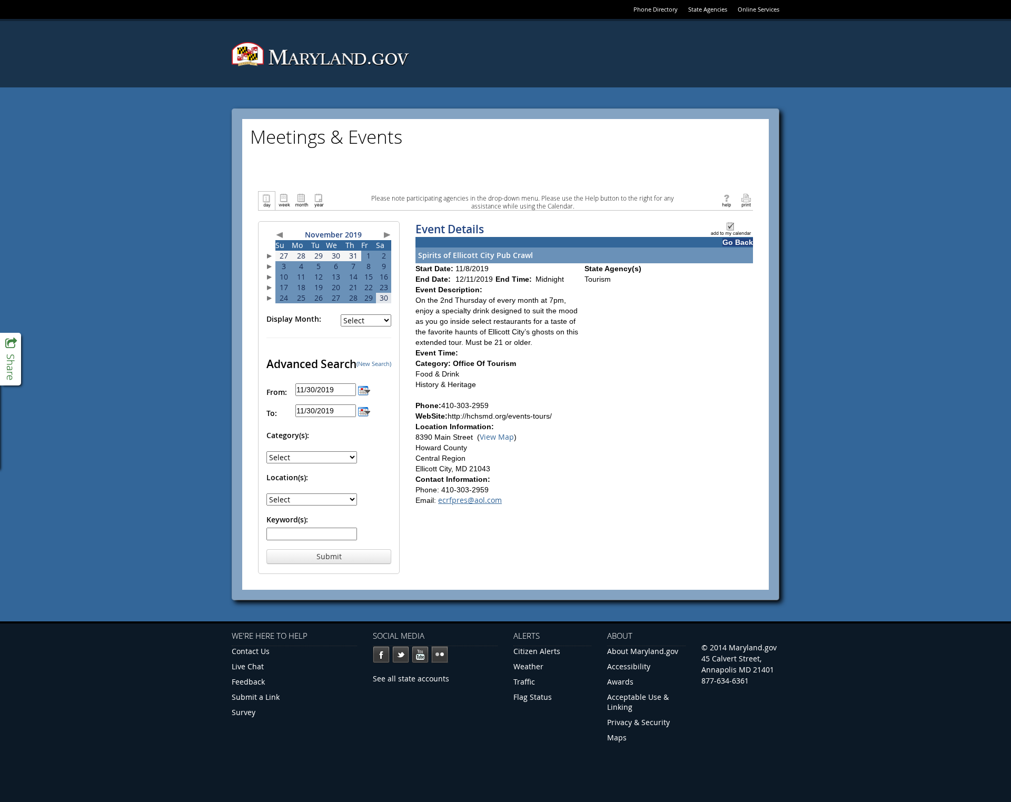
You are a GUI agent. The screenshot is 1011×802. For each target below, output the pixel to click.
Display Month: (293, 319)
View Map (497, 437)
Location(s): (287, 477)
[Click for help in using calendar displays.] (726, 200)
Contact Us (251, 651)
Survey (243, 712)
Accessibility (628, 666)
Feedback (248, 682)
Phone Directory (655, 9)
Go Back (737, 242)
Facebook (381, 654)
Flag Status (532, 697)
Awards (620, 682)
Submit (329, 556)
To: (271, 413)
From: (276, 392)
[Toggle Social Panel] (10, 359)
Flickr (439, 654)
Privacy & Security (638, 722)
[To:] (364, 410)
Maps (617, 737)
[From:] (364, 389)
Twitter (400, 654)
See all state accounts (411, 679)
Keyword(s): (287, 519)
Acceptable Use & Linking (638, 702)
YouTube (420, 654)
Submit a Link (256, 697)
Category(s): (287, 435)
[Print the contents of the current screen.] (746, 200)
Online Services (758, 9)
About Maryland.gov (642, 651)
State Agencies (707, 9)
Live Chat (248, 666)
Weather (528, 666)
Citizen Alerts (536, 651)
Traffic (524, 682)
